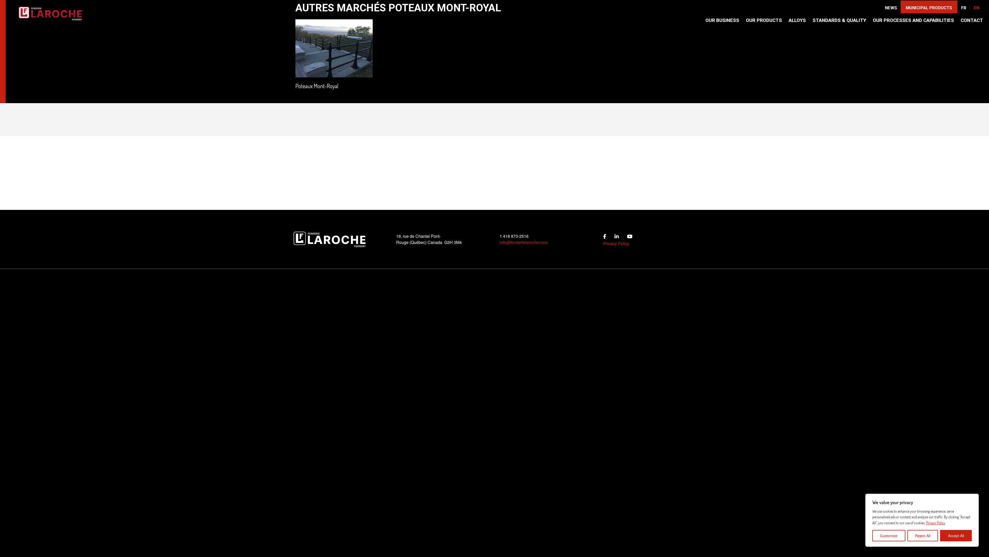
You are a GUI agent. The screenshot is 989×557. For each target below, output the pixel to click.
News (891, 7)
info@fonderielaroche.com (524, 242)
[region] (922, 520)
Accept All (956, 535)
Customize (888, 535)
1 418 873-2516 (514, 236)
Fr (963, 7)
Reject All (922, 535)
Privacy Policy (935, 523)
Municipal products (929, 7)
